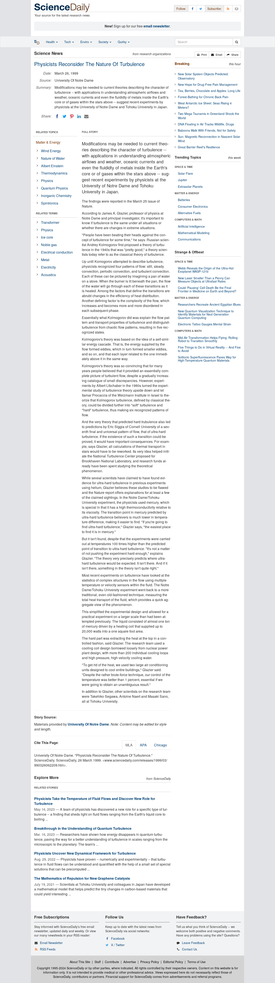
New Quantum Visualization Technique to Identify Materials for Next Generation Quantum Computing (206, 314)
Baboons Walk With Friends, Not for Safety (207, 130)
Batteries (184, 200)
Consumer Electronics (193, 206)
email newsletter (157, 26)
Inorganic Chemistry (56, 195)
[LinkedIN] (79, 116)
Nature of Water (53, 158)
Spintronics (49, 203)
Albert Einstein (52, 165)
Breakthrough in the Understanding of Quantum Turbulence (82, 828)
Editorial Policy (173, 962)
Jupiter (182, 180)
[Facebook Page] (192, 8)
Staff (98, 962)
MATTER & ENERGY (187, 193)
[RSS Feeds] (228, 8)
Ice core (47, 237)
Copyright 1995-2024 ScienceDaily (60, 968)
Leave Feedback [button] (193, 943)
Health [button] (51, 42)
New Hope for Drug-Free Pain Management (207, 84)
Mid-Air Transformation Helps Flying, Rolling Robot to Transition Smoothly (208, 339)
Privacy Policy (149, 962)
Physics (47, 180)
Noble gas (49, 244)
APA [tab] (143, 745)
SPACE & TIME (184, 167)
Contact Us (189, 949)
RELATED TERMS (47, 213)
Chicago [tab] (160, 745)
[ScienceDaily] (62, 7)
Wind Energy (51, 150)
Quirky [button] (122, 42)
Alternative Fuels (189, 213)
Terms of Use (196, 962)
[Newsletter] (236, 8)
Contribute (112, 962)
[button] (202, 54)
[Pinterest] (71, 116)
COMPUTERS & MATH (188, 219)
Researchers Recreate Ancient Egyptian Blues (209, 304)
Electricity (48, 267)
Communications (189, 239)
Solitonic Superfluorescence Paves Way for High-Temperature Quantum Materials (207, 358)
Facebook (118, 938)
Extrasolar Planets (190, 186)
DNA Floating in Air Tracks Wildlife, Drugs (206, 124)
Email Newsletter (51, 943)
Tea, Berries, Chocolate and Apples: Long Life (209, 91)
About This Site (80, 962)
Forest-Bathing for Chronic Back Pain (203, 97)
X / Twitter (118, 945)
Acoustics (48, 274)
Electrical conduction (57, 252)
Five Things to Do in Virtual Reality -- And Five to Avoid (209, 349)
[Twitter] (64, 116)
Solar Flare (185, 173)
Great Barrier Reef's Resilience (199, 147)
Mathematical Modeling (193, 233)
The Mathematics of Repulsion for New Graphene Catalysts (82, 878)
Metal (45, 259)
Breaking (182, 63)
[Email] (86, 116)
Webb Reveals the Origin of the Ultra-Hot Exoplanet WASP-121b (206, 270)
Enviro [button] (85, 42)
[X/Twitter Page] (201, 8)
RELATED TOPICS (47, 132)
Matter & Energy (48, 142)
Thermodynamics (54, 173)
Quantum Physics (54, 188)
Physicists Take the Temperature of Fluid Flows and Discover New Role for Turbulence (94, 801)
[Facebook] (57, 116)
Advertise (129, 962)
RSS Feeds (47, 949)
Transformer (50, 222)
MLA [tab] (129, 745)
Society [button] (103, 42)
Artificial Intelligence (191, 226)
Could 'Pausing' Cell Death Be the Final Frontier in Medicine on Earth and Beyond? (207, 289)
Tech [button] (68, 42)
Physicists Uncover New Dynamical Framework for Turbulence (85, 853)
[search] (236, 41)
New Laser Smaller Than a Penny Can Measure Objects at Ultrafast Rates (204, 279)
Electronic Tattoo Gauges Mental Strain (204, 324)
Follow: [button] (181, 8)
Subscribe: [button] (214, 8)
